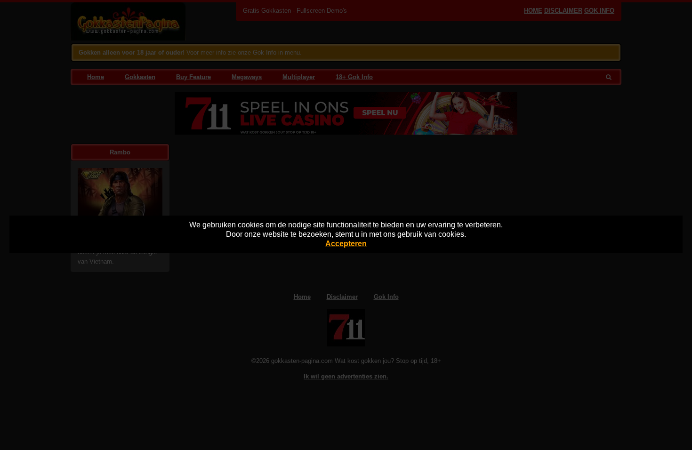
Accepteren (346, 244)
